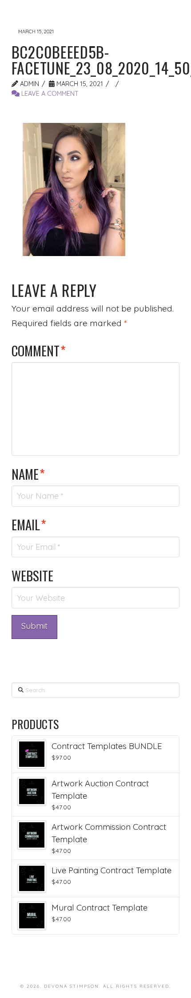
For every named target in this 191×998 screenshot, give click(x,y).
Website (32, 575)
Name (28, 473)
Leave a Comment (49, 93)
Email (29, 524)
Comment (39, 350)
